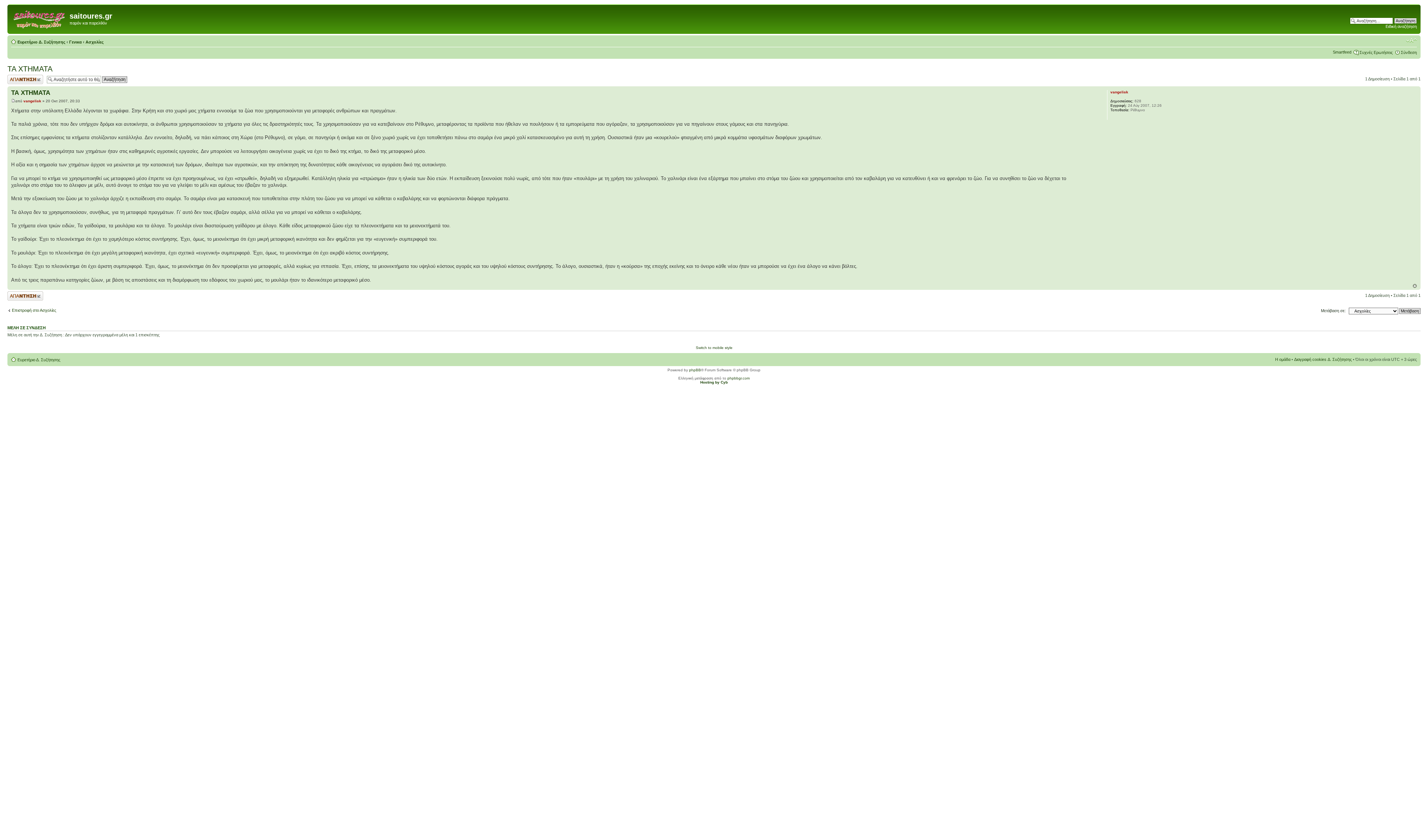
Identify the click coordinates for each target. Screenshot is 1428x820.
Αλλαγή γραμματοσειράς (1411, 40)
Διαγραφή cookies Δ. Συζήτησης (1323, 359)
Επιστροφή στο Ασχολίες (34, 310)
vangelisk (32, 101)
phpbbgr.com (738, 378)
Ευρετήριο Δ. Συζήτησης (41, 42)
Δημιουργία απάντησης (17, 79)
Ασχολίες (95, 42)
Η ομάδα (1282, 359)
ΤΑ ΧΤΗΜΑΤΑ (29, 69)
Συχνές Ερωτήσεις (1376, 52)
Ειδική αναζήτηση (1401, 26)
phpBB (695, 370)
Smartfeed (1342, 52)
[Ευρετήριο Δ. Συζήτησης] (39, 18)
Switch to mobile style (714, 348)
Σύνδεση (1409, 52)
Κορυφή (1415, 286)
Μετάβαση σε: (1333, 310)
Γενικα (75, 42)
